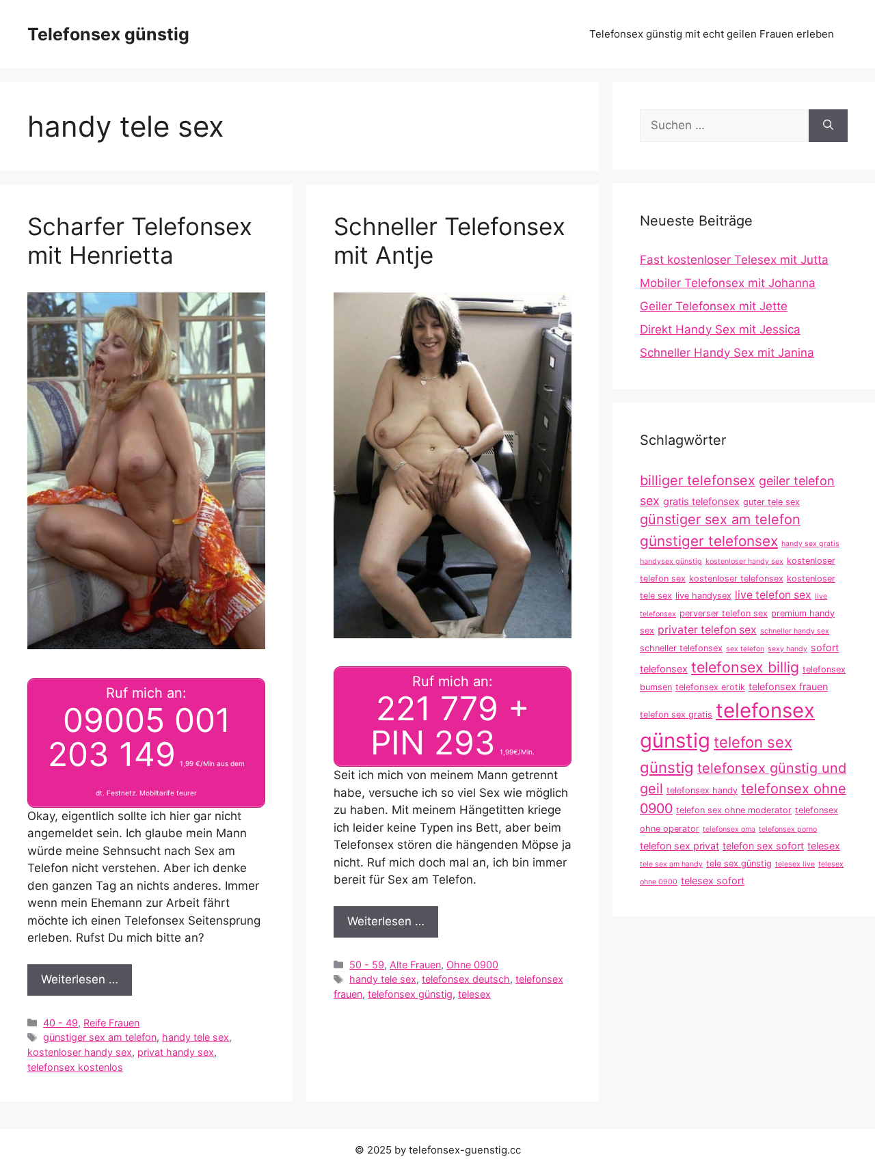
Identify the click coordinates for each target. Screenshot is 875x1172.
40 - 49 (60, 1022)
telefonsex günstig (410, 994)
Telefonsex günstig (108, 34)
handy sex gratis (810, 543)
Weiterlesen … (79, 979)
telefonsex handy (702, 790)
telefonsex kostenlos (75, 1067)
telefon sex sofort (763, 845)
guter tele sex (771, 502)
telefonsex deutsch (466, 979)
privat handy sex (175, 1052)
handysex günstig (671, 561)
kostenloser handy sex (79, 1052)
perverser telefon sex (723, 613)
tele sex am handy (671, 864)
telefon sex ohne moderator (734, 810)
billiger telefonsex (697, 480)
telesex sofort (712, 880)
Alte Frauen (415, 964)
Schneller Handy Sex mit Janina (727, 352)
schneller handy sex (794, 631)
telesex (474, 994)
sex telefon (745, 648)
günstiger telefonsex (709, 540)
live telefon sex (773, 594)
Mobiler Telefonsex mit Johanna (728, 283)
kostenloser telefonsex (736, 578)
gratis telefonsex (701, 501)
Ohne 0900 (472, 964)
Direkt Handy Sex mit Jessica (720, 329)
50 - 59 (366, 964)
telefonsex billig (745, 667)
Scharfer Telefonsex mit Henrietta (139, 240)
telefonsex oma (729, 829)
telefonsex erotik (710, 687)
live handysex (703, 595)
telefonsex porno (788, 829)
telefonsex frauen (788, 686)
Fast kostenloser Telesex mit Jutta (734, 260)
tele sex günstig (739, 863)
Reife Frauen (111, 1022)
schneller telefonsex (681, 648)
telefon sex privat (679, 845)
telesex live (795, 864)
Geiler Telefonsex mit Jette (714, 306)
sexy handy (787, 648)
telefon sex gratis (676, 714)
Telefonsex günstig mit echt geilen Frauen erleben (711, 33)
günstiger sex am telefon (100, 1037)
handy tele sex (195, 1037)
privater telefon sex (707, 629)
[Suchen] (828, 125)
